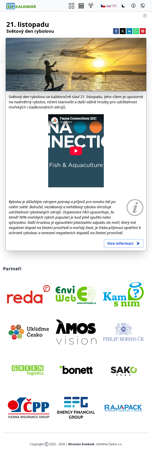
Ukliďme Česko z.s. (109, 444)
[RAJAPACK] (123, 407)
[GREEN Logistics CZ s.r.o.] (28, 370)
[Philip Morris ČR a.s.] (123, 332)
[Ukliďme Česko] (28, 332)
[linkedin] (129, 31)
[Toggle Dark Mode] (123, 6)
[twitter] (123, 31)
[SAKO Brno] (123, 370)
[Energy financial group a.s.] (76, 407)
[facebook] (116, 31)
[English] (114, 5)
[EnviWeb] (76, 294)
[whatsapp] (136, 31)
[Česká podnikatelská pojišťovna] (28, 407)
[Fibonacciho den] (150, 62)
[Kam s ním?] (123, 294)
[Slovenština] (108, 5)
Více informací (120, 243)
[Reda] (28, 294)
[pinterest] (143, 31)
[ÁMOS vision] (76, 332)
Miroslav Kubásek (81, 444)
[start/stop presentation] (144, 15)
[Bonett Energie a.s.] (76, 370)
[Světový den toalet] (1, 62)
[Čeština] (103, 5)
